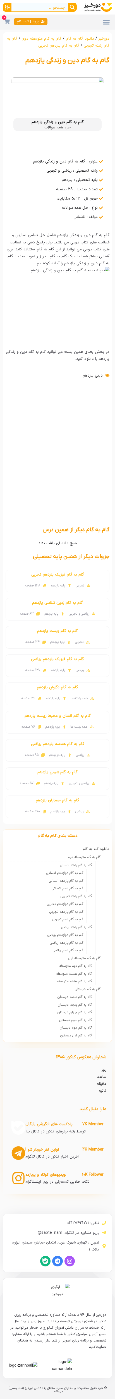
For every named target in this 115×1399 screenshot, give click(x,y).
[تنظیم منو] (106, 22)
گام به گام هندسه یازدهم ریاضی (57, 744)
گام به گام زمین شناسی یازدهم (57, 603)
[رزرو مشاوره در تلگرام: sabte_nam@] (104, 1232)
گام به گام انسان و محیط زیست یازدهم (58, 716)
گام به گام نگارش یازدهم (57, 687)
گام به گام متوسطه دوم (41, 39)
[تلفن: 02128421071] (104, 1223)
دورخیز (104, 39)
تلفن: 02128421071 (83, 1223)
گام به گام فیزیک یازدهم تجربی (57, 575)
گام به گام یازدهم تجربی (58, 46)
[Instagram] (69, 1261)
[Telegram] (57, 1261)
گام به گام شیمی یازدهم (57, 772)
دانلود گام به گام (80, 39)
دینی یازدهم (93, 376)
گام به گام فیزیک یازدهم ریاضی (57, 659)
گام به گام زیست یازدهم (57, 631)
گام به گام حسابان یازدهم (57, 800)
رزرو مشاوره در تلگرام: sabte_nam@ (68, 1233)
